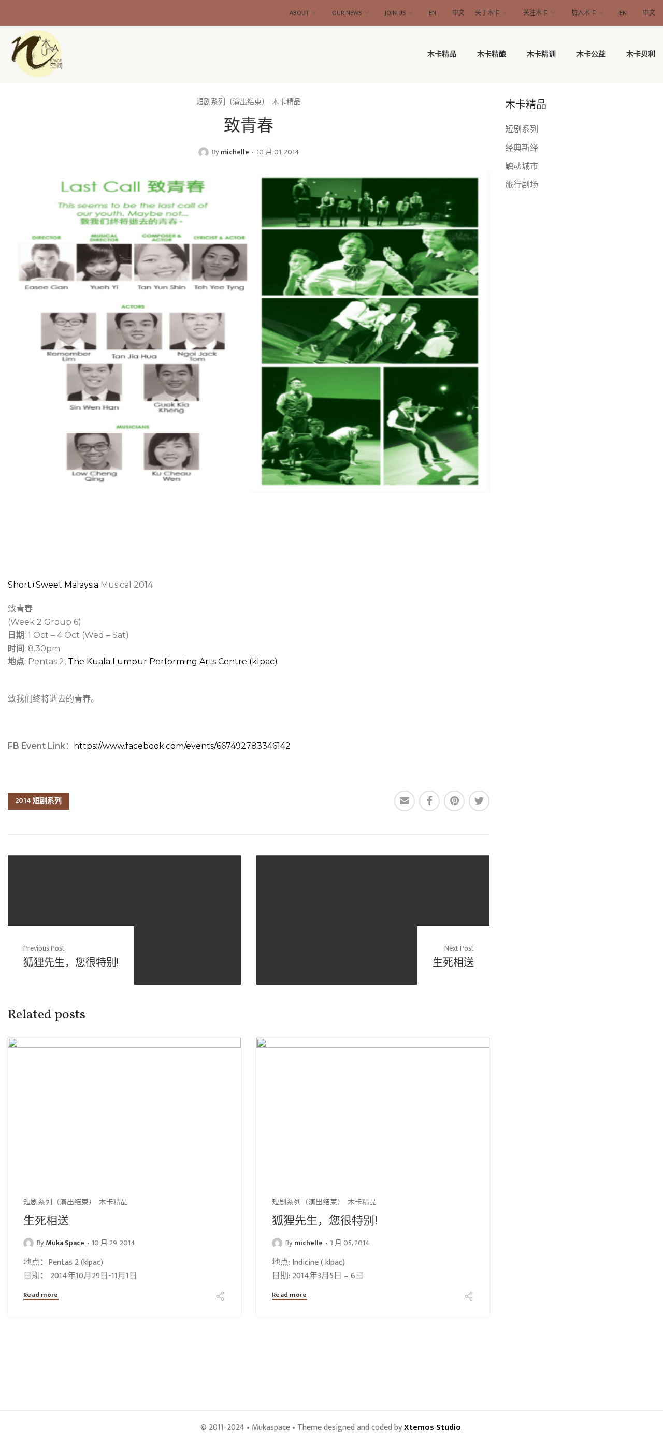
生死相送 (46, 1220)
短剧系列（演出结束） (232, 102)
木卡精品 (286, 102)
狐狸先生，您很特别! (325, 1220)
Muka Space (65, 1243)
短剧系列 (521, 130)
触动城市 (521, 166)
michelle (235, 152)
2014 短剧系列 (39, 801)
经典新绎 (521, 148)
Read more (41, 1296)
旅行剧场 (521, 185)
